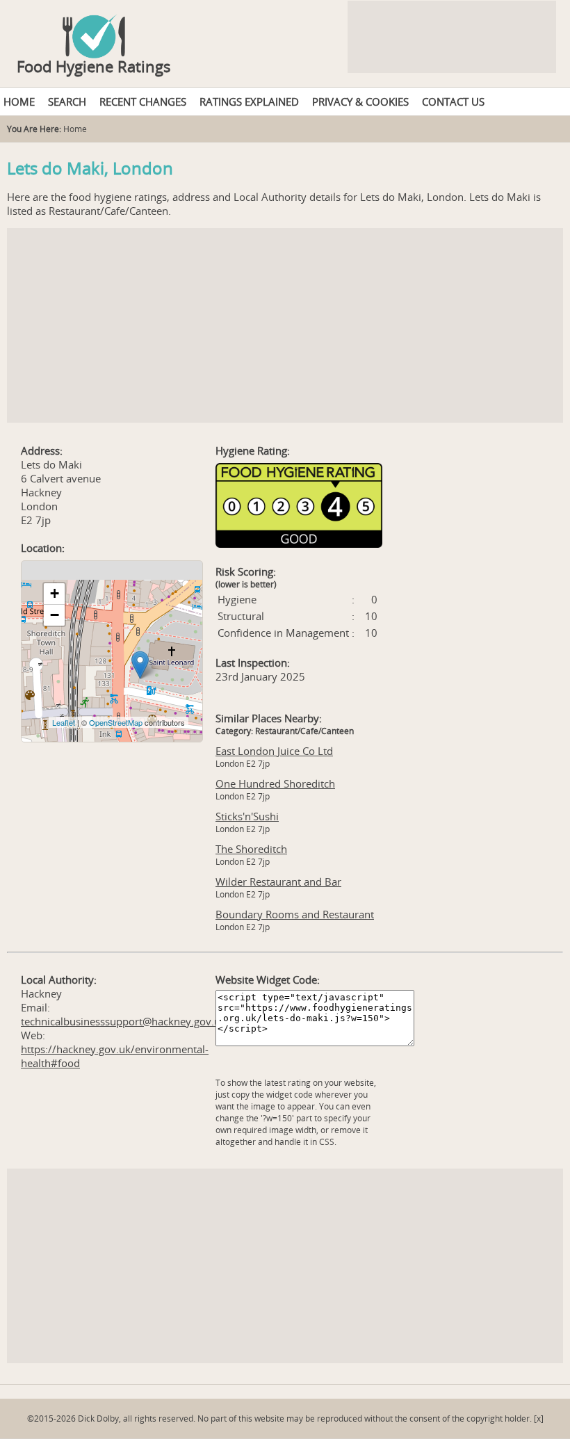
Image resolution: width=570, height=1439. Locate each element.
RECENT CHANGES (142, 101)
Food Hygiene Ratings (94, 66)
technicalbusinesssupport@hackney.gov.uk (123, 1021)
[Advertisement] (285, 325)
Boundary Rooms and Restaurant (294, 914)
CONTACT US (453, 101)
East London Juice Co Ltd (274, 751)
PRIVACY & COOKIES (360, 101)
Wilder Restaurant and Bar (278, 881)
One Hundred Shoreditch (275, 783)
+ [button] (54, 593)
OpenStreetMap (115, 722)
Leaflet (63, 722)
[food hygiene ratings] (285, 29)
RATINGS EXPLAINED (249, 101)
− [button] (54, 615)
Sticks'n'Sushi (247, 816)
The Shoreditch (251, 849)
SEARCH (67, 101)
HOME (19, 101)
